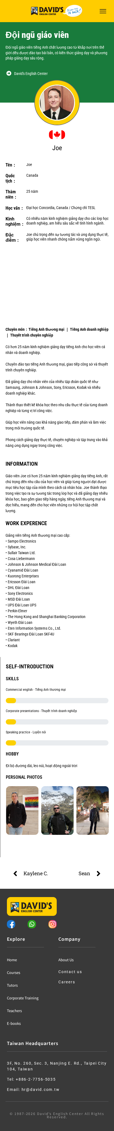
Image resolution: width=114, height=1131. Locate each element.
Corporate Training (22, 997)
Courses (13, 972)
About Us (66, 959)
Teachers (14, 1010)
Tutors (12, 985)
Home (12, 959)
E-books (14, 1023)
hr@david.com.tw (41, 1089)
